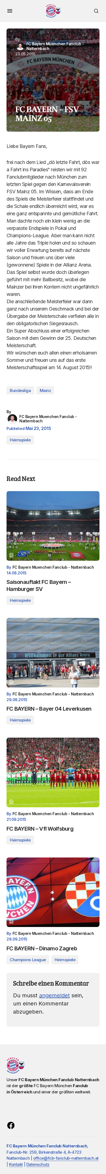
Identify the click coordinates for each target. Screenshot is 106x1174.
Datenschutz (37, 1164)
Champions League (28, 959)
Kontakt (16, 1164)
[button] (10, 11)
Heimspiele (20, 439)
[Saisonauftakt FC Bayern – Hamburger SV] (53, 526)
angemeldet (54, 995)
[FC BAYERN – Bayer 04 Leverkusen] (53, 653)
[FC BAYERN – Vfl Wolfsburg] (53, 772)
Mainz (45, 390)
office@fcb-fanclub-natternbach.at (66, 1158)
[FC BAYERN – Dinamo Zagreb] (53, 892)
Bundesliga (20, 390)
